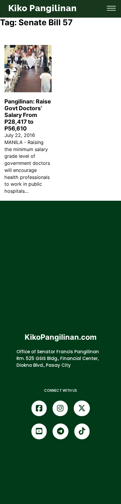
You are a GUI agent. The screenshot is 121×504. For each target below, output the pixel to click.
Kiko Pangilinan (42, 8)
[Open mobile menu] (111, 8)
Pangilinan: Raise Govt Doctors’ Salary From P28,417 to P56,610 (27, 115)
